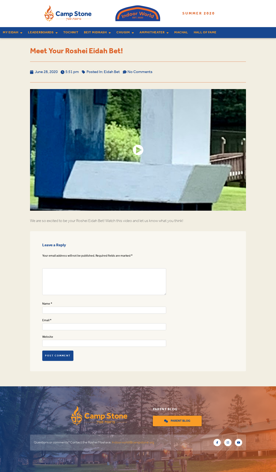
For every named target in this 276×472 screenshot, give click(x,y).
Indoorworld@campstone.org (133, 442)
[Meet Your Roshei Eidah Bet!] (138, 150)
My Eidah (10, 32)
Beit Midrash (95, 32)
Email (46, 320)
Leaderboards (41, 32)
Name (47, 304)
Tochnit (70, 32)
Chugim (123, 32)
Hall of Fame (205, 32)
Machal (181, 32)
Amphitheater (152, 32)
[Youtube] (238, 442)
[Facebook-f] (217, 442)
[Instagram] (228, 442)
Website (47, 337)
